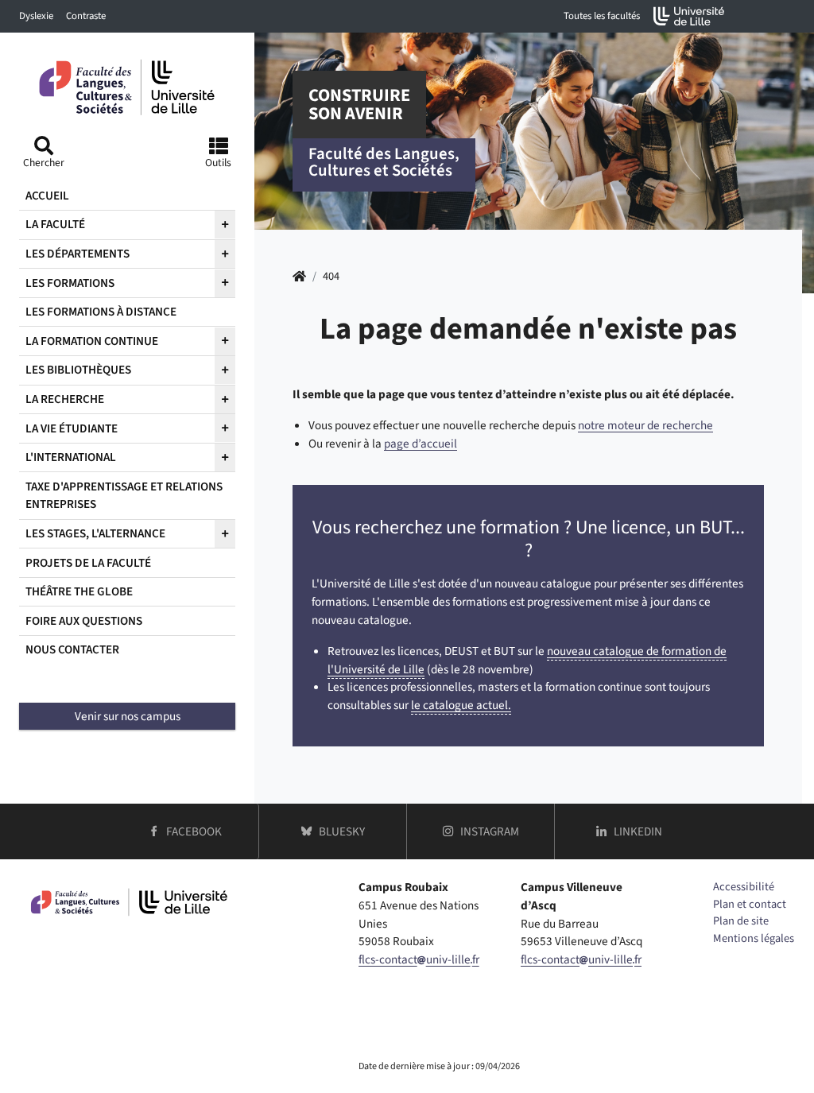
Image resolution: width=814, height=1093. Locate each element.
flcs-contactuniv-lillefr (419, 959)
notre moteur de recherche (645, 425)
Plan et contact (749, 904)
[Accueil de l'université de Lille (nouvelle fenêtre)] (689, 16)
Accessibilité (743, 886)
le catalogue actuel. (461, 705)
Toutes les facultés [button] (602, 16)
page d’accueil (420, 443)
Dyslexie (36, 16)
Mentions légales (753, 938)
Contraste (86, 16)
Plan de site (741, 921)
